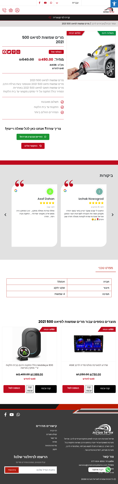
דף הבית (53, 430)
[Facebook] (4, 52)
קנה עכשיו (30, 389)
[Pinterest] (14, 52)
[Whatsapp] (18, 52)
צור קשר (54, 438)
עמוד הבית (111, 23)
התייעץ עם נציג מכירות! (31, 136)
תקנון (55, 449)
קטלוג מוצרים (51, 434)
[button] (114, 3)
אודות (55, 441)
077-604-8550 (98, 461)
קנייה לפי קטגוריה (61, 17)
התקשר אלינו (31, 145)
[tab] (106, 268)
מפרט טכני (105, 268)
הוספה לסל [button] (14, 388)
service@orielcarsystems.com (93, 465)
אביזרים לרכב (98, 23)
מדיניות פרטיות (51, 445)
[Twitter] (9, 52)
